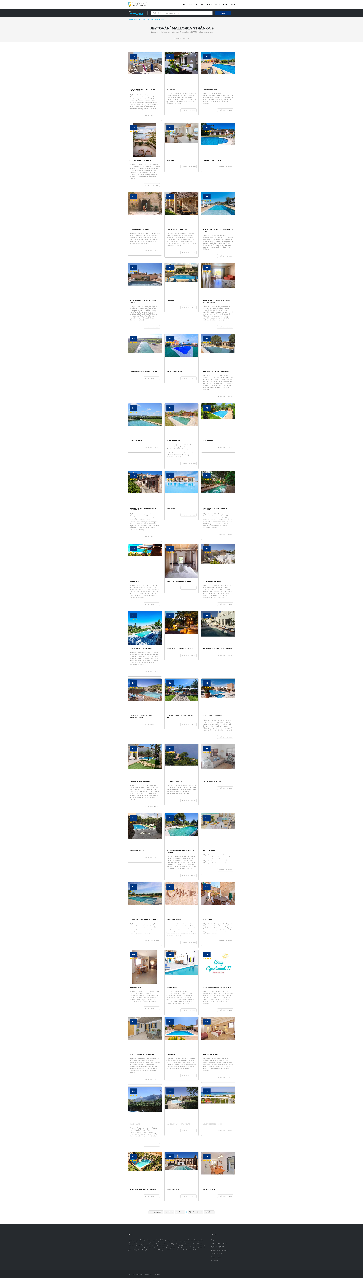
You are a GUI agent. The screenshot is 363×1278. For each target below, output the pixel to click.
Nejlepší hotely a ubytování (219, 1250)
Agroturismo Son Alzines (141, 648)
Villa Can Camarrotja (212, 160)
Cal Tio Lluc (135, 1124)
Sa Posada (170, 89)
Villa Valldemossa (174, 781)
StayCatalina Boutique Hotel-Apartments (143, 90)
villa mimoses (209, 851)
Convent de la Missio (212, 581)
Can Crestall (209, 441)
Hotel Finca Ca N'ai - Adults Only (143, 1189)
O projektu (214, 1260)
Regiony (209, 4)
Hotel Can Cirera (173, 920)
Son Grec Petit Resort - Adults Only (179, 716)
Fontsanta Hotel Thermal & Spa (143, 371)
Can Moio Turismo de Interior (179, 581)
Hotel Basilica (172, 1189)
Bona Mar (170, 1054)
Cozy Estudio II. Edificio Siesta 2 (217, 987)
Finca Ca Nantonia (174, 371)
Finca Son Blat (136, 441)
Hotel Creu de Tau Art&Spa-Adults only (218, 230)
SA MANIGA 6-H (172, 160)
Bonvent (170, 300)
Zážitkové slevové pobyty (219, 1243)
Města (217, 4)
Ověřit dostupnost (152, 115)
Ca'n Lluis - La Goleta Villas (178, 1124)
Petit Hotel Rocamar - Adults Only (218, 648)
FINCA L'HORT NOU (173, 441)
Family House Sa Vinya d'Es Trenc (143, 920)
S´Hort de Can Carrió (212, 716)
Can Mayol (207, 920)
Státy (191, 4)
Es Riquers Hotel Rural (140, 229)
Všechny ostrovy (216, 1257)
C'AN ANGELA (171, 987)
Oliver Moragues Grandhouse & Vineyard (180, 851)
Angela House (209, 1189)
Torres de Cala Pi (137, 851)
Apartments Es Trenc (212, 1124)
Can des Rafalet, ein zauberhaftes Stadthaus (144, 509)
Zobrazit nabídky (181, 38)
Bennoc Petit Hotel (211, 1054)
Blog (233, 4)
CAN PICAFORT (135, 987)
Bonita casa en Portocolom (142, 1054)
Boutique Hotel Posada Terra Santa (143, 301)
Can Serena (134, 581)
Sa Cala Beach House (212, 781)
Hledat (223, 13)
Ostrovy (199, 4)
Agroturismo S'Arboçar (176, 229)
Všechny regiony (216, 1253)
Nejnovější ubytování (217, 1247)
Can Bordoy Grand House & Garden (215, 509)
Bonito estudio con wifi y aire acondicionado (216, 301)
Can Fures (170, 508)
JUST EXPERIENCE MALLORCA (141, 160)
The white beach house (140, 781)
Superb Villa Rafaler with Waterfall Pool (141, 716)
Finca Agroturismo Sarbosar (216, 371)
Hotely (225, 4)
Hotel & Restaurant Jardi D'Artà (180, 648)
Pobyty (184, 4)
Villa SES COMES (210, 89)
